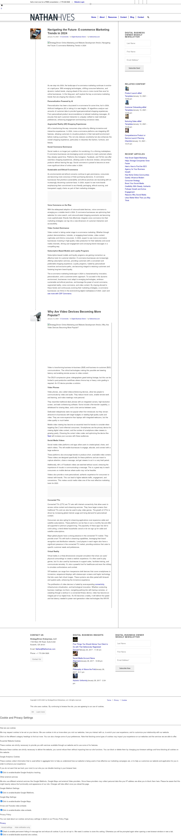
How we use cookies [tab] (8, 728)
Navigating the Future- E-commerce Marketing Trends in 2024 (78, 31)
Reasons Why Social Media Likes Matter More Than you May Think (137, 197)
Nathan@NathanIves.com (45, 649)
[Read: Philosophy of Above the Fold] (75, 666)
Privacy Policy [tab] (5, 814)
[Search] (148, 17)
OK (33, 712)
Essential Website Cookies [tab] (10, 741)
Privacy (3, 823)
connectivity (99, 584)
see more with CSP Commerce (59, 293)
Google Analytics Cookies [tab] (10, 756)
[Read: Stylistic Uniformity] (75, 677)
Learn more (40, 712)
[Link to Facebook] (133, 2)
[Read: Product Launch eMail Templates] (127, 90)
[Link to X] (145, 2)
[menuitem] (94, 17)
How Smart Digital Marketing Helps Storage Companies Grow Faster (137, 160)
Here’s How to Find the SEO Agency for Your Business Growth (136, 169)
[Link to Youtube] (149, 2)
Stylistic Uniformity (80, 680)
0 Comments (64, 37)
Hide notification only (22, 827)
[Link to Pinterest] (141, 2)
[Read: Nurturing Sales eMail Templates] (127, 118)
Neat (49, 436)
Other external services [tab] (9, 777)
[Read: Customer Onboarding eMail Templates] (127, 104)
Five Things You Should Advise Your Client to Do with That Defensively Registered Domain (90, 647)
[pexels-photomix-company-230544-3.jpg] (35, 34)
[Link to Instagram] (137, 2)
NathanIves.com (95, 37)
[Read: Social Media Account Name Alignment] (75, 655)
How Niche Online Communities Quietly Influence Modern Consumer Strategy (137, 177)
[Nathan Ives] (52, 17)
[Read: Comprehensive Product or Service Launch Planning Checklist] (127, 132)
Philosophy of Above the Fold (84, 669)
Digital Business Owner (79, 37)
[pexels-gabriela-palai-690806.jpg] (35, 315)
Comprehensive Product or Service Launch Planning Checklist (135, 138)
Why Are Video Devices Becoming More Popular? (74, 313)
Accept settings (6, 827)
